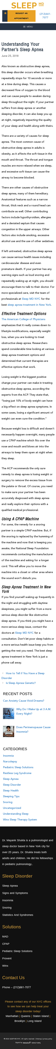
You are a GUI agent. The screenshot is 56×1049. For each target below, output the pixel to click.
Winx (5, 966)
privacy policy (47, 1039)
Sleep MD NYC (31, 299)
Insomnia (8, 755)
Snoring (7, 802)
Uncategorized (12, 808)
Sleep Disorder (12, 785)
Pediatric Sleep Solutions (18, 767)
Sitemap (39, 1039)
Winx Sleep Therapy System (20, 819)
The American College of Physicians (23, 319)
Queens (25, 1016)
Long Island (34, 1021)
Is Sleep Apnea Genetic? (21, 683)
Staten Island (41, 1016)
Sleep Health (11, 790)
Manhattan (12, 1016)
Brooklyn (19, 1021)
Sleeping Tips (11, 796)
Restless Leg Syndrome (17, 773)
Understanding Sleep (16, 814)
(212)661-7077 (22, 987)
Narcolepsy (10, 761)
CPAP (5, 944)
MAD (5, 936)
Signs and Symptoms (15, 893)
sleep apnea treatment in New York (29, 305)
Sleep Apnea (11, 779)
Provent (6, 958)
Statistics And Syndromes (17, 915)
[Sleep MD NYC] (28, 5)
